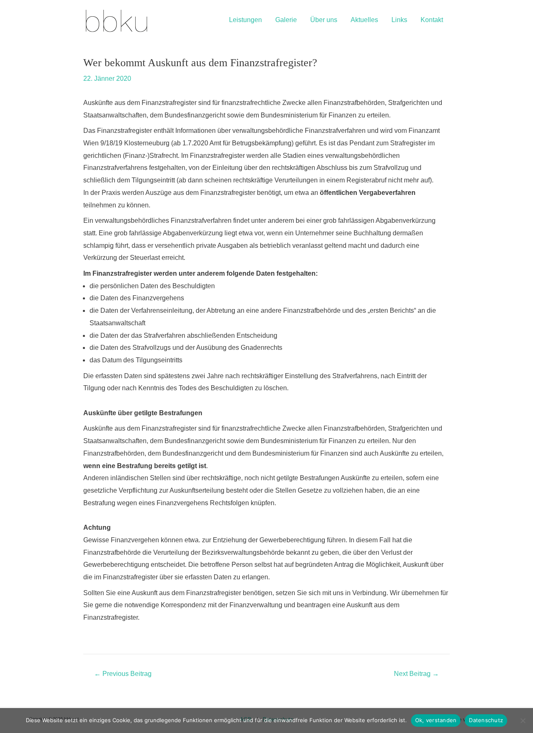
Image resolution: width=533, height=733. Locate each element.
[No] (522, 720)
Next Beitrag (416, 674)
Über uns (323, 19)
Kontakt (432, 19)
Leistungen (245, 19)
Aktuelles (364, 19)
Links (399, 19)
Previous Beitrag (123, 674)
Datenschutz (486, 720)
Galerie (286, 19)
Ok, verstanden (436, 720)
